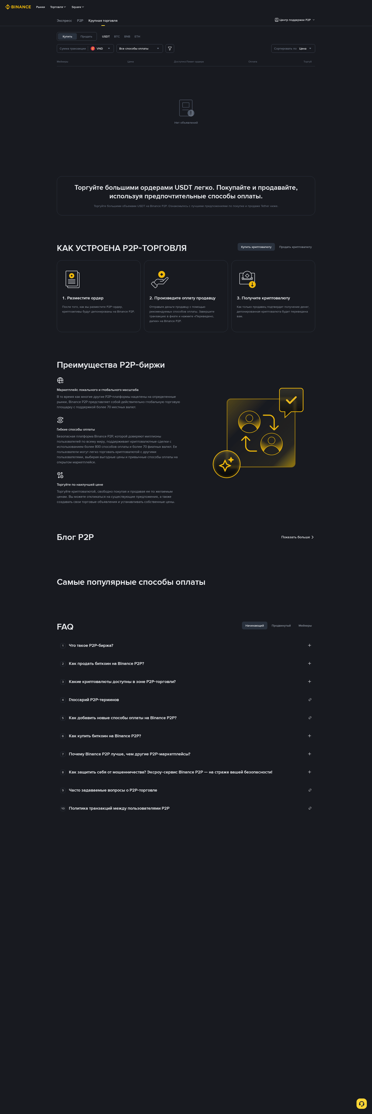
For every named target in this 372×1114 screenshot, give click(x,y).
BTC (117, 36)
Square (76, 7)
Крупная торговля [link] (103, 20)
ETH (137, 36)
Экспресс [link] (64, 20)
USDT (106, 36)
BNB (127, 36)
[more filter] (170, 48)
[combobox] (101, 48)
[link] (190, 700)
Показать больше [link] (295, 537)
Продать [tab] (86, 36)
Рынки (40, 7)
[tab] (64, 21)
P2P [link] (80, 20)
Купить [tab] (67, 36)
